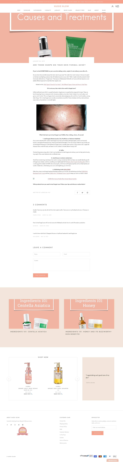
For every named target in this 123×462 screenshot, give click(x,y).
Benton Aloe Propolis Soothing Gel (76, 162)
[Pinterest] (18, 425)
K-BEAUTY (48, 10)
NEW (18, 10)
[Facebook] (7, 425)
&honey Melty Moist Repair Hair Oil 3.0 (28, 389)
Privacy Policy (63, 426)
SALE (89, 10)
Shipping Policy (64, 424)
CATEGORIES (38, 10)
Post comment (40, 275)
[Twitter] (11, 425)
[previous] (9, 379)
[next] (77, 379)
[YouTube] (22, 425)
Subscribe (97, 433)
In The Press (63, 435)
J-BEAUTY (57, 10)
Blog (104, 10)
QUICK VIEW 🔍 (28, 394)
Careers (62, 437)
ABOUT (97, 10)
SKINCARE (27, 10)
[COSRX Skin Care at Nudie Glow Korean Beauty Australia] (61, 179)
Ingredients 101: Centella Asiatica (28, 332)
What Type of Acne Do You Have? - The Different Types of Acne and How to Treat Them (65, 84)
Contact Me (62, 421)
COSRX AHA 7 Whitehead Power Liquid (59, 173)
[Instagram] (15, 425)
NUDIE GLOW (68, 10)
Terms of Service (64, 440)
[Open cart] (118, 6)
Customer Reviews (64, 432)
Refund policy (63, 443)
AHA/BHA (67, 169)
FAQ (61, 429)
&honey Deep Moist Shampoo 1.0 (58, 389)
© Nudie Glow (11, 456)
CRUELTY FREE (80, 10)
